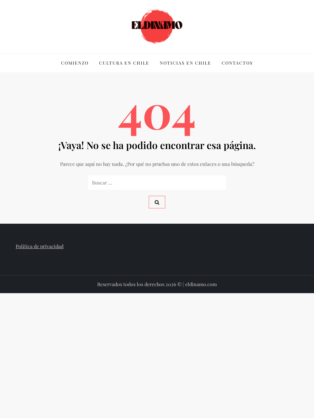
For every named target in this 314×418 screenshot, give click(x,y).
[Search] (157, 202)
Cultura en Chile (124, 63)
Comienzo (75, 63)
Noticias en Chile (185, 63)
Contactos (237, 63)
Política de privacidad (39, 246)
